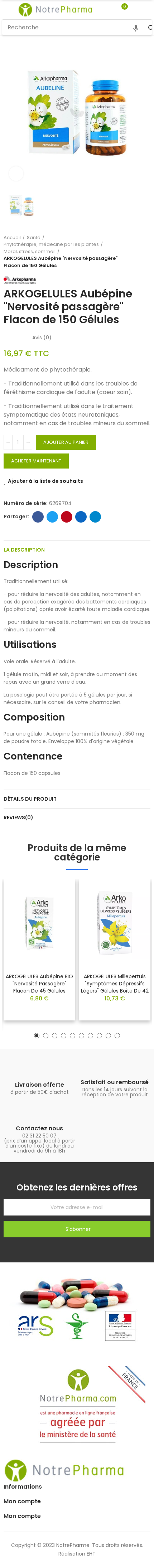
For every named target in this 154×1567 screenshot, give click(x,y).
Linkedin (81, 517)
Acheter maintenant (36, 460)
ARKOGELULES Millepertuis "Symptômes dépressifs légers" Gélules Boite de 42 (115, 983)
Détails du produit (30, 798)
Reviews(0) (18, 817)
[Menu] (5, 9)
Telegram (95, 517)
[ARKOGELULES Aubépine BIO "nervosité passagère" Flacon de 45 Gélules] (39, 923)
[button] (36, 1035)
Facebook (38, 517)
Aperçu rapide (57, 905)
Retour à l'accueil (136, 251)
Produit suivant (145, 251)
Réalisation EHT (77, 1553)
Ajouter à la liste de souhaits (45, 481)
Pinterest (66, 517)
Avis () (42, 337)
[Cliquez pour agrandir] (16, 173)
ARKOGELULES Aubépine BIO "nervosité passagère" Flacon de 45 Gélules (39, 983)
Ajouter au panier (65, 442)
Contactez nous (39, 1128)
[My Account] (135, 9)
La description (24, 549)
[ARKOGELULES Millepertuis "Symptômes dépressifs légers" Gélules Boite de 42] (114, 923)
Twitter (52, 517)
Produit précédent (127, 251)
